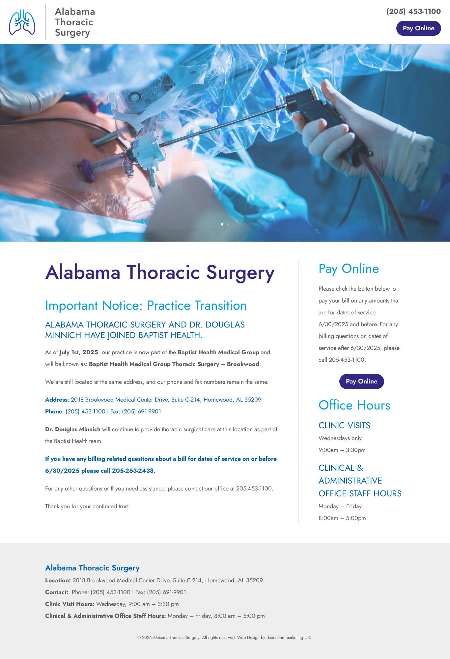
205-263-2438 (133, 470)
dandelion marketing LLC (289, 637)
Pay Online (419, 28)
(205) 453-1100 (413, 11)
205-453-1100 (254, 488)
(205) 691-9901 (141, 411)
